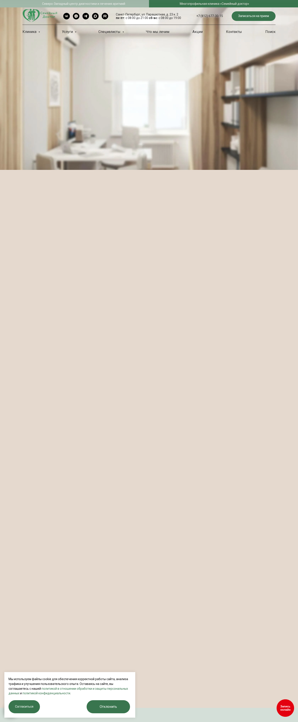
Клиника (29, 32)
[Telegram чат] (76, 16)
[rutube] (105, 16)
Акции (197, 32)
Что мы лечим (157, 32)
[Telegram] (85, 16)
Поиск (270, 32)
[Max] (95, 16)
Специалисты (109, 32)
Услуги (68, 32)
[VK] (66, 16)
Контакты (234, 32)
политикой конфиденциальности (46, 693)
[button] (254, 16)
